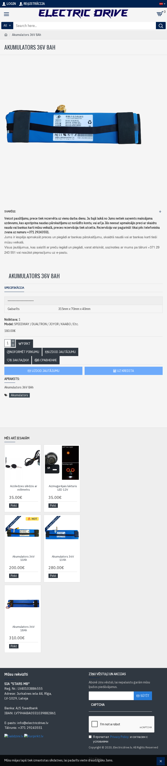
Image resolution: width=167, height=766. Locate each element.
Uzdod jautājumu (45, 371)
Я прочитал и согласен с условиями (120, 739)
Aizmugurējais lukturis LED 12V (63, 488)
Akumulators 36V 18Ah (23, 628)
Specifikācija (14, 288)
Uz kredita (125, 371)
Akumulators (19, 395)
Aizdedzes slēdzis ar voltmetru (23, 488)
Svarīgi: (10, 211)
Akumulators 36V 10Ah (23, 558)
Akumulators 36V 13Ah (63, 558)
